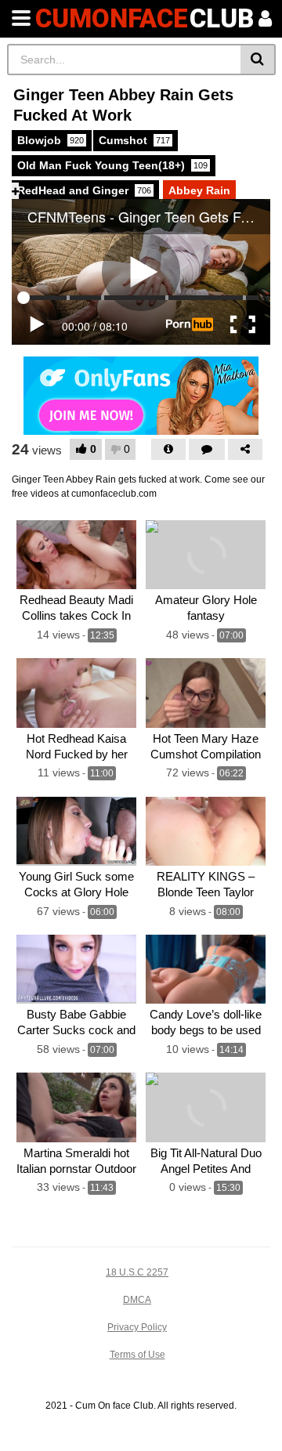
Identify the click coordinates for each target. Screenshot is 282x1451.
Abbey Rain (199, 190)
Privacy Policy (137, 1327)
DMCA (137, 1299)
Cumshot (134, 140)
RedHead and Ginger (84, 190)
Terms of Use (137, 1354)
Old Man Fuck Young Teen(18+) (112, 165)
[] (258, 59)
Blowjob (50, 140)
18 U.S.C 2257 (137, 1272)
